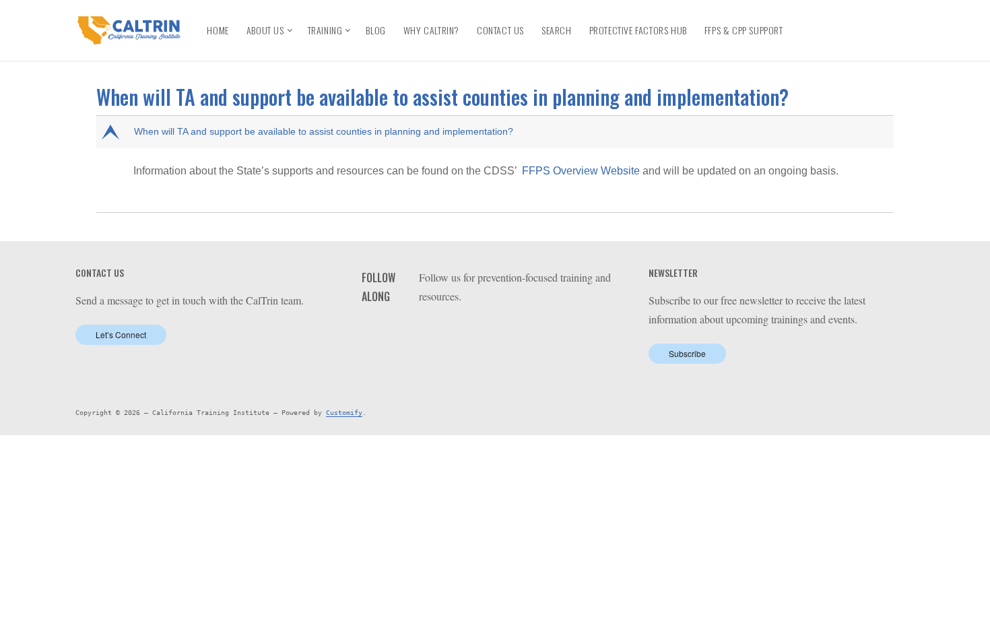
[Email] (815, 41)
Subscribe (687, 353)
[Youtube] (862, 19)
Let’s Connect (121, 334)
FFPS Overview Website (581, 170)
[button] (496, 132)
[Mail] (511, 330)
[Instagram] (886, 19)
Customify (344, 412)
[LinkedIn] (837, 19)
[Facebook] (813, 19)
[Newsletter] (839, 41)
